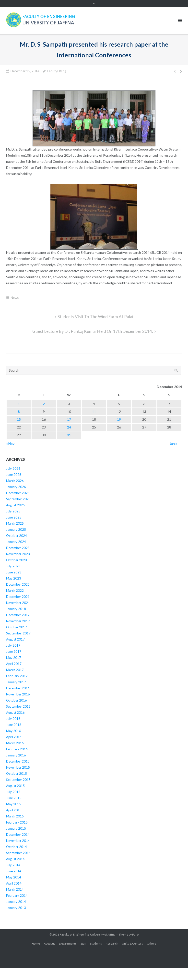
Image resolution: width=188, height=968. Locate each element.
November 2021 (18, 603)
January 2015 (16, 828)
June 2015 (13, 798)
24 (69, 427)
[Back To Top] (176, 956)
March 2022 (15, 590)
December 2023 (18, 548)
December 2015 (18, 761)
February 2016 (17, 749)
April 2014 (14, 883)
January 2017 (16, 682)
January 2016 (16, 755)
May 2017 (13, 658)
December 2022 (18, 584)
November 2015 (18, 767)
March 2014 (15, 889)
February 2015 (17, 822)
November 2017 (18, 621)
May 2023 (13, 578)
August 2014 (15, 859)
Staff (83, 943)
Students (96, 943)
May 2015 (13, 804)
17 (69, 419)
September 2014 (18, 853)
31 (69, 435)
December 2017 (18, 615)
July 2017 (13, 645)
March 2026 (15, 481)
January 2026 (16, 487)
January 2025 (16, 529)
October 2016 (16, 700)
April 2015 (14, 810)
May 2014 (13, 877)
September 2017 (18, 633)
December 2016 (18, 688)
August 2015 (15, 786)
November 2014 (18, 841)
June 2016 (13, 725)
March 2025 (15, 523)
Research (112, 943)
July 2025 (13, 511)
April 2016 (14, 737)
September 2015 (18, 780)
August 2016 (15, 712)
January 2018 (16, 609)
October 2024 (16, 536)
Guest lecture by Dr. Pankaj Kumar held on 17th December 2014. (92, 331)
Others (151, 943)
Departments (68, 943)
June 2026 (13, 475)
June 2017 (13, 651)
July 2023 (13, 566)
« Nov (10, 443)
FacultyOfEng (56, 71)
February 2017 (17, 676)
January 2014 (16, 902)
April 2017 (14, 664)
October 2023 (16, 560)
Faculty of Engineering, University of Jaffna (87, 934)
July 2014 (13, 865)
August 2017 (15, 639)
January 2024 (16, 542)
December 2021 (18, 597)
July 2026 (13, 468)
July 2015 (13, 792)
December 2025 (18, 493)
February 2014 (17, 895)
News (15, 298)
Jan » (173, 443)
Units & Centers (132, 943)
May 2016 (13, 731)
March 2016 (15, 743)
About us (49, 943)
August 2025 (15, 505)
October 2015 (16, 773)
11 (94, 411)
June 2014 (13, 871)
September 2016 (18, 706)
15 (19, 419)
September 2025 (18, 499)
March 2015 (15, 816)
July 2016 (13, 719)
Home (36, 943)
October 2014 (16, 847)
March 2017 (15, 670)
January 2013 (16, 908)
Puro (135, 934)
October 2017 (16, 627)
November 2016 (18, 694)
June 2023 (13, 572)
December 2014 (18, 834)
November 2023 (18, 554)
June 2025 (13, 517)
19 (119, 419)
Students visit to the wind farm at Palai (95, 316)
